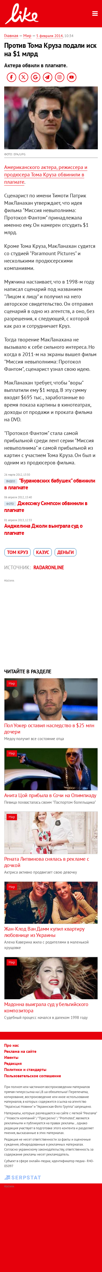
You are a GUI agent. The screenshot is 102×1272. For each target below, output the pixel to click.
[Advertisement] (51, 623)
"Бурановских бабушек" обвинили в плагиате (49, 484)
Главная (11, 35)
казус (42, 552)
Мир (27, 35)
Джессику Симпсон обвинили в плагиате (46, 507)
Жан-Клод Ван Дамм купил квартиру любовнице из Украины (44, 931)
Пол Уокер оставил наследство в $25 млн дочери (49, 728)
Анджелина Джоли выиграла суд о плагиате (43, 529)
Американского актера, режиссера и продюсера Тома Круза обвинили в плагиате (45, 174)
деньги (65, 552)
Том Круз (17, 552)
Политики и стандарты (25, 1069)
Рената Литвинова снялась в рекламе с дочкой (46, 862)
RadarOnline (48, 567)
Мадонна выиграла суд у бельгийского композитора (46, 1007)
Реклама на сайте (20, 1051)
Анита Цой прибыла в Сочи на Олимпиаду (50, 795)
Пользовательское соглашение (32, 1075)
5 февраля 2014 (49, 35)
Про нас (11, 1045)
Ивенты (11, 1057)
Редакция (13, 1063)
